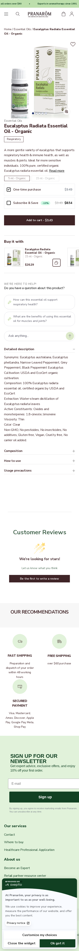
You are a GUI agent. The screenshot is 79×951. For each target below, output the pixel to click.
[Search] (17, 14)
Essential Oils (22, 29)
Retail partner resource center (25, 876)
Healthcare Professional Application (29, 850)
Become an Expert (17, 868)
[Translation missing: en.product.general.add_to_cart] (56, 263)
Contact (9, 834)
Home (7, 29)
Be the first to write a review (39, 579)
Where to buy (13, 842)
